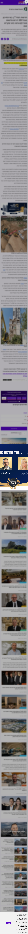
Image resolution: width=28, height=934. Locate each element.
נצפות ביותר (24, 844)
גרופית (25, 278)
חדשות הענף (24, 451)
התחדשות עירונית (9, 106)
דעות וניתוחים (24, 480)
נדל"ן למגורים (24, 606)
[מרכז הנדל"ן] (22, 2)
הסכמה (8, 923)
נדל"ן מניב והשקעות (23, 552)
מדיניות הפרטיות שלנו (23, 927)
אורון (4, 270)
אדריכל (25, 82)
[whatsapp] (2, 39)
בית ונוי (25, 504)
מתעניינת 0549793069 (16, 433)
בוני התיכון (21, 69)
